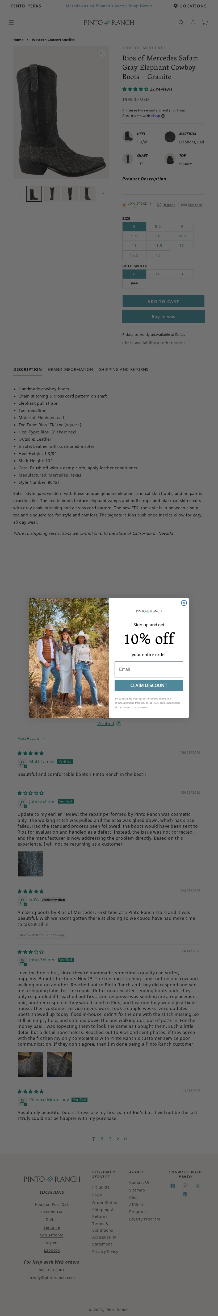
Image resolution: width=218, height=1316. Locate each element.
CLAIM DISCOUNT (149, 685)
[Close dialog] (184, 603)
